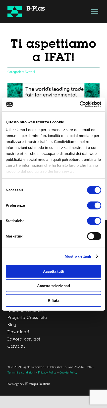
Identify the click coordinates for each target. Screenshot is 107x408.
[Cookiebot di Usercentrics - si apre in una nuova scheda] (79, 104)
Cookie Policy (68, 372)
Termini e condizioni (21, 372)
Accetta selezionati (53, 286)
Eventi (30, 71)
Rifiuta (53, 300)
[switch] (94, 205)
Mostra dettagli (78, 256)
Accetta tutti (53, 271)
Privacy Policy (47, 372)
